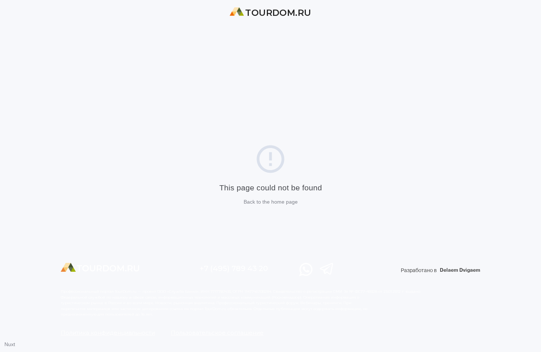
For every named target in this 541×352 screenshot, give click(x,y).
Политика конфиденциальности (108, 332)
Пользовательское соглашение (217, 332)
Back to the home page (271, 202)
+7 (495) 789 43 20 (233, 268)
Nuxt (9, 344)
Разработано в (440, 270)
